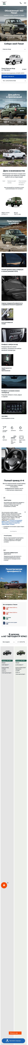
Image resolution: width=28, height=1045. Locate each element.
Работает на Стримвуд (12, 1043)
